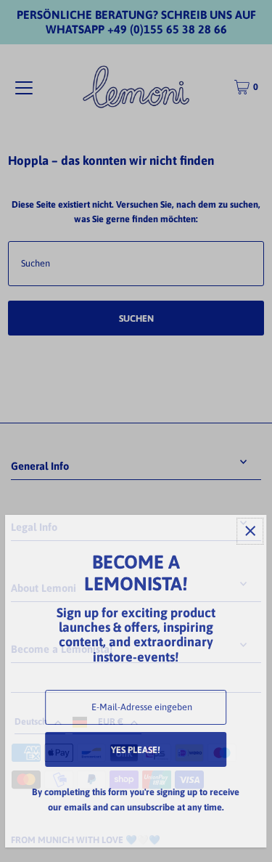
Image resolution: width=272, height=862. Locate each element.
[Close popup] (250, 531)
